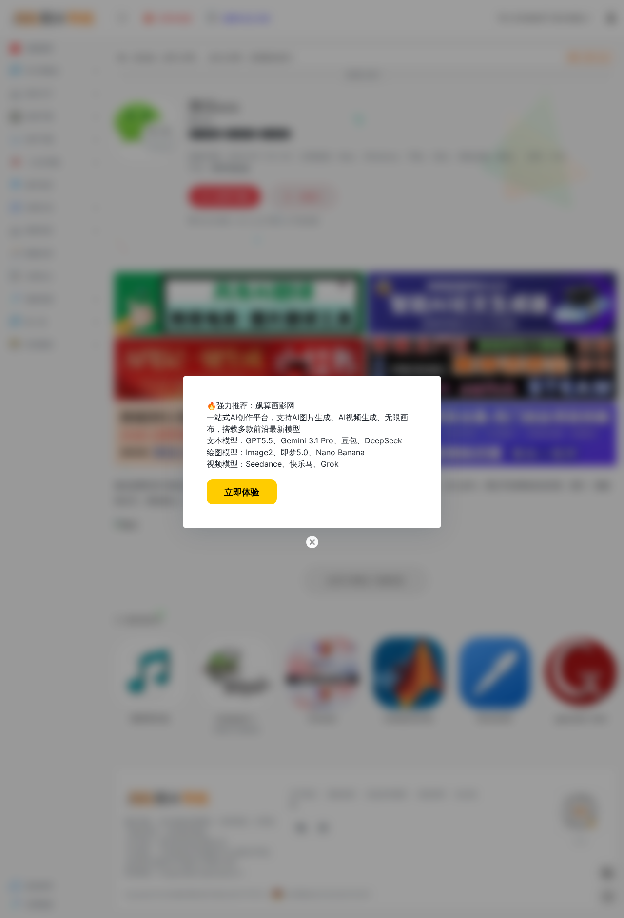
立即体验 (241, 492)
